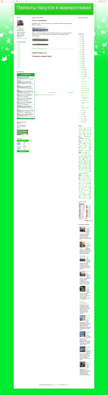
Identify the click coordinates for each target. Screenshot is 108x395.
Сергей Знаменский (21, 27)
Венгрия (89, 138)
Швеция (80, 195)
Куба (82, 162)
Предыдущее (70, 92)
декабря (83, 69)
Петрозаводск (22, 140)
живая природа (85, 150)
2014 (19, 52)
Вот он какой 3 (84, 95)
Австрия (87, 127)
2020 (81, 47)
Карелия (82, 157)
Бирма (80, 134)
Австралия (81, 127)
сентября (83, 74)
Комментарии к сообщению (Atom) (47, 94)
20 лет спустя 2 (84, 94)
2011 (19, 47)
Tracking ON (30, 118)
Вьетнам (81, 143)
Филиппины (82, 188)
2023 (19, 65)
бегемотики (81, 133)
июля (82, 110)
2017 (19, 56)
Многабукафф (82, 167)
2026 (81, 36)
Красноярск (88, 160)
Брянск (84, 138)
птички (80, 180)
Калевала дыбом (88, 243)
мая (82, 114)
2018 (19, 58)
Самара (87, 180)
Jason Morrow (56, 384)
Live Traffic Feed (26, 74)
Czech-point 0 (84, 84)
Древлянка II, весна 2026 (88, 333)
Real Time (25, 118)
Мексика (85, 166)
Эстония (85, 197)
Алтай (88, 129)
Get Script (21, 118)
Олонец (80, 171)
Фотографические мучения (85, 98)
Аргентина (81, 130)
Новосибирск (81, 170)
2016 (19, 55)
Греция (89, 146)
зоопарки (82, 153)
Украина (89, 186)
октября (83, 72)
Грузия (85, 147)
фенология (85, 187)
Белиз (87, 133)
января (83, 121)
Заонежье (89, 152)
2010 (19, 45)
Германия (84, 144)
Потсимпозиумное (88, 228)
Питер (89, 175)
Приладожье (88, 178)
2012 (19, 48)
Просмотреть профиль (22, 38)
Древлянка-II (82, 148)
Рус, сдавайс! (84, 100)
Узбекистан (81, 186)
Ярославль (81, 198)
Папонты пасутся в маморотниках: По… (24, 116)
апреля (83, 116)
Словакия (89, 181)
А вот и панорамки (85, 88)
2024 (19, 66)
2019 (19, 60)
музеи (82, 168)
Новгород (87, 168)
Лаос (88, 162)
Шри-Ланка (88, 195)
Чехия (87, 194)
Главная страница (52, 92)
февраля (83, 120)
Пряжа (88, 179)
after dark (87, 198)
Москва (89, 167)
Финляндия (81, 190)
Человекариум (82, 192)
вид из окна (86, 140)
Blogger (66, 384)
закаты (83, 152)
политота (88, 176)
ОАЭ (88, 170)
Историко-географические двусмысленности (84, 302)
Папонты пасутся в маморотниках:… (24, 79)
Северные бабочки (85, 92)
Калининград (81, 156)
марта (82, 118)
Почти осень (87, 257)
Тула (80, 184)
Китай (87, 159)
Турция (86, 184)
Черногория (81, 194)
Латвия (80, 163)
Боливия (89, 134)
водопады (85, 142)
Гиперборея (81, 146)
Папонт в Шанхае (88, 287)
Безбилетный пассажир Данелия (88, 317)
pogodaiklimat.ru (23, 151)
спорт (82, 183)
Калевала (87, 155)
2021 (19, 61)
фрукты (87, 190)
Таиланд (86, 183)
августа (83, 76)
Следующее (35, 92)
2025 (19, 68)
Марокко (89, 164)
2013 (19, 50)
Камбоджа (89, 156)
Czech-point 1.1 (84, 81)
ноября (83, 70)
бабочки (87, 130)
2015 (19, 53)
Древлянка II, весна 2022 (88, 348)
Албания (81, 129)
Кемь (89, 157)
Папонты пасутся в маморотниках (54, 7)
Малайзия (81, 164)
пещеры (84, 175)
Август (82, 105)
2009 (19, 44)
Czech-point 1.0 (84, 82)
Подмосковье (82, 176)
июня (82, 112)
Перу (86, 171)
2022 (19, 63)
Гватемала (88, 143)
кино (80, 159)
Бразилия (87, 136)
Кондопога (81, 160)
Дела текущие (84, 86)
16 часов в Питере (85, 90)
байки (80, 132)
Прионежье (82, 179)
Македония (86, 163)
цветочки (81, 191)
